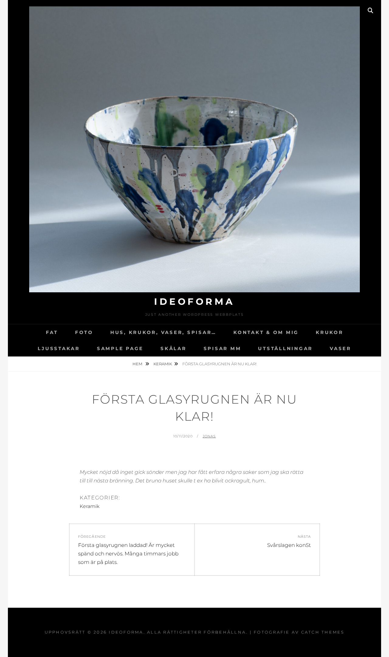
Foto (84, 332)
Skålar (173, 348)
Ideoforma (194, 301)
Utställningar (285, 348)
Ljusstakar (59, 348)
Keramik (162, 363)
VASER (340, 348)
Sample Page (120, 348)
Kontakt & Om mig (266, 332)
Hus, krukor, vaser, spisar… (163, 332)
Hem (138, 363)
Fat (52, 332)
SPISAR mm (222, 348)
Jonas (209, 436)
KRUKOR (329, 332)
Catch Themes (323, 632)
